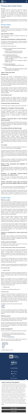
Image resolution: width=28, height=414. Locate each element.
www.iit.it (9, 16)
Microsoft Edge (5, 343)
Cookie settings (14, 411)
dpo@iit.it (7, 36)
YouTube (3, 305)
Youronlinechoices (10, 336)
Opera (3, 346)
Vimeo (2, 306)
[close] (26, 380)
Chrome (3, 345)
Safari (3, 347)
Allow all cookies (14, 408)
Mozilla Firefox (5, 342)
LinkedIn (3, 307)
